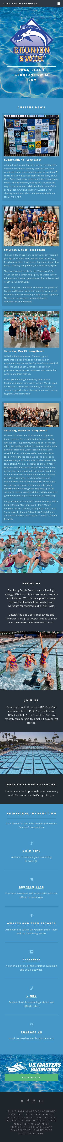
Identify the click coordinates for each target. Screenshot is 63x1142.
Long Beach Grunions (20, 3)
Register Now (31, 1077)
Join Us (31, 700)
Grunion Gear (31, 886)
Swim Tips (31, 850)
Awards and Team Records (31, 923)
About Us (31, 583)
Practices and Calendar (31, 784)
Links (31, 995)
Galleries (31, 959)
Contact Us (31, 1032)
